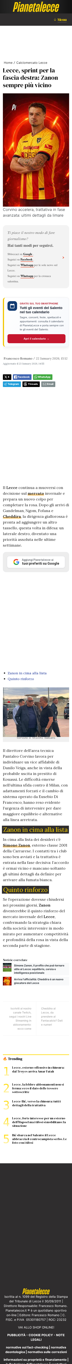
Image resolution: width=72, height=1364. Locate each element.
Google (28, 254)
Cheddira (12, 516)
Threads (33, 384)
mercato (36, 493)
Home (8, 63)
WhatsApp (44, 376)
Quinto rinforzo (21, 679)
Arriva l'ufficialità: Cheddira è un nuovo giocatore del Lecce (38, 981)
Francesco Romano (18, 358)
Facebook (27, 259)
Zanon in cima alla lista (27, 673)
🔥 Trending (12, 1059)
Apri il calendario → (36, 338)
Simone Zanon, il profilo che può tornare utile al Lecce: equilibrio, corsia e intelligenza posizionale (39, 969)
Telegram (13, 384)
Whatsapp (27, 265)
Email (50, 384)
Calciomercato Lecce (31, 63)
